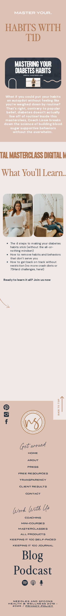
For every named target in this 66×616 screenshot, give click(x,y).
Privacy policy (39, 606)
